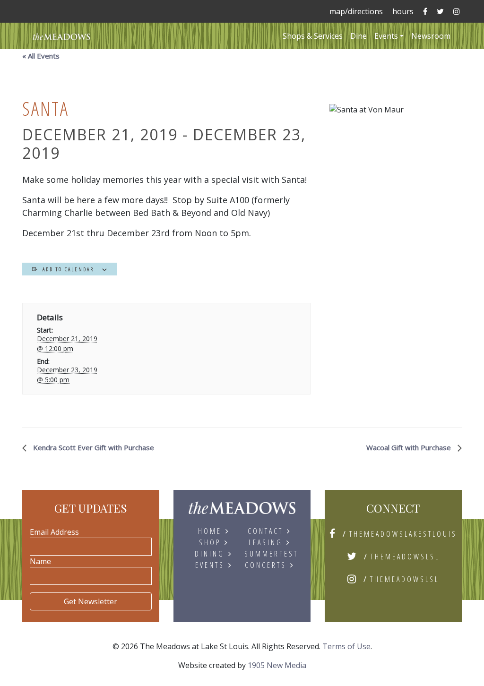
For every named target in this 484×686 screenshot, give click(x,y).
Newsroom (430, 36)
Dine (358, 36)
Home (210, 531)
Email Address (54, 532)
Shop (210, 542)
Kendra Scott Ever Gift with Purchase (92, 447)
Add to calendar (68, 269)
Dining (210, 554)
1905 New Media (277, 665)
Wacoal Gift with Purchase (409, 447)
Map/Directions (356, 11)
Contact (265, 531)
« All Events (41, 55)
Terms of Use (346, 646)
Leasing (266, 542)
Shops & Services (313, 36)
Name (40, 561)
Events (386, 36)
